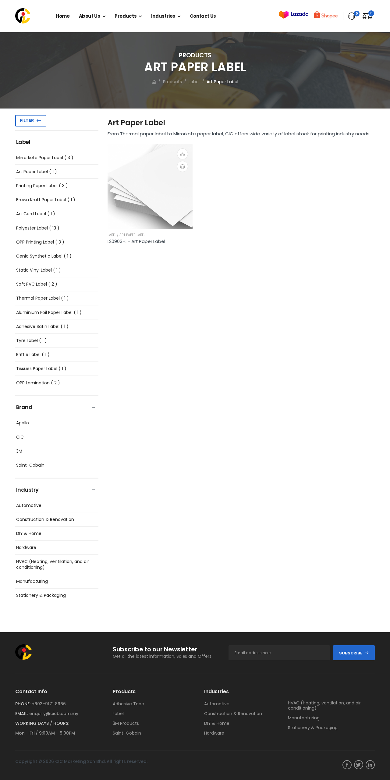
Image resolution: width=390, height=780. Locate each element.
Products (125, 16)
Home (63, 16)
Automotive (28, 505)
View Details (150, 222)
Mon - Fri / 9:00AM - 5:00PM (45, 733)
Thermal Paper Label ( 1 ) (42, 298)
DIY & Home (28, 533)
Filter (27, 120)
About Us (89, 16)
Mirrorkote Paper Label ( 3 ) (44, 157)
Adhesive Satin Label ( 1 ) (42, 326)
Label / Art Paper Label (126, 235)
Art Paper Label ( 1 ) (36, 171)
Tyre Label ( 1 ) (31, 340)
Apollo (22, 423)
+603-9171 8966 (49, 704)
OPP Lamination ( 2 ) (38, 383)
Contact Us (203, 16)
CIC (20, 437)
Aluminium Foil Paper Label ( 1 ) (49, 312)
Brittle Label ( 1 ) (33, 354)
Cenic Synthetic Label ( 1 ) (44, 256)
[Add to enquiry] (182, 166)
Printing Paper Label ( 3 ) (42, 185)
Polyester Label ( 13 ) (37, 228)
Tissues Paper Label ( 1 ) (41, 368)
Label (194, 82)
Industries (163, 16)
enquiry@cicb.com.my (53, 714)
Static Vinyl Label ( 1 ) (38, 270)
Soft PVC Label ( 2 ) (36, 284)
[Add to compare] (182, 153)
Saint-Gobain (30, 465)
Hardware (26, 547)
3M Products (126, 723)
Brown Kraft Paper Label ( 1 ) (45, 199)
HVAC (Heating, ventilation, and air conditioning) (52, 564)
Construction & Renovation (45, 519)
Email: (21, 714)
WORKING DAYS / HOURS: (42, 723)
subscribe (350, 653)
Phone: (22, 704)
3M (19, 451)
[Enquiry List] (351, 16)
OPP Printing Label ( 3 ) (40, 242)
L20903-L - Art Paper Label (136, 241)
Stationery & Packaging (41, 595)
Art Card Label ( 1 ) (35, 213)
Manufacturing (32, 581)
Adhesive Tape (128, 704)
